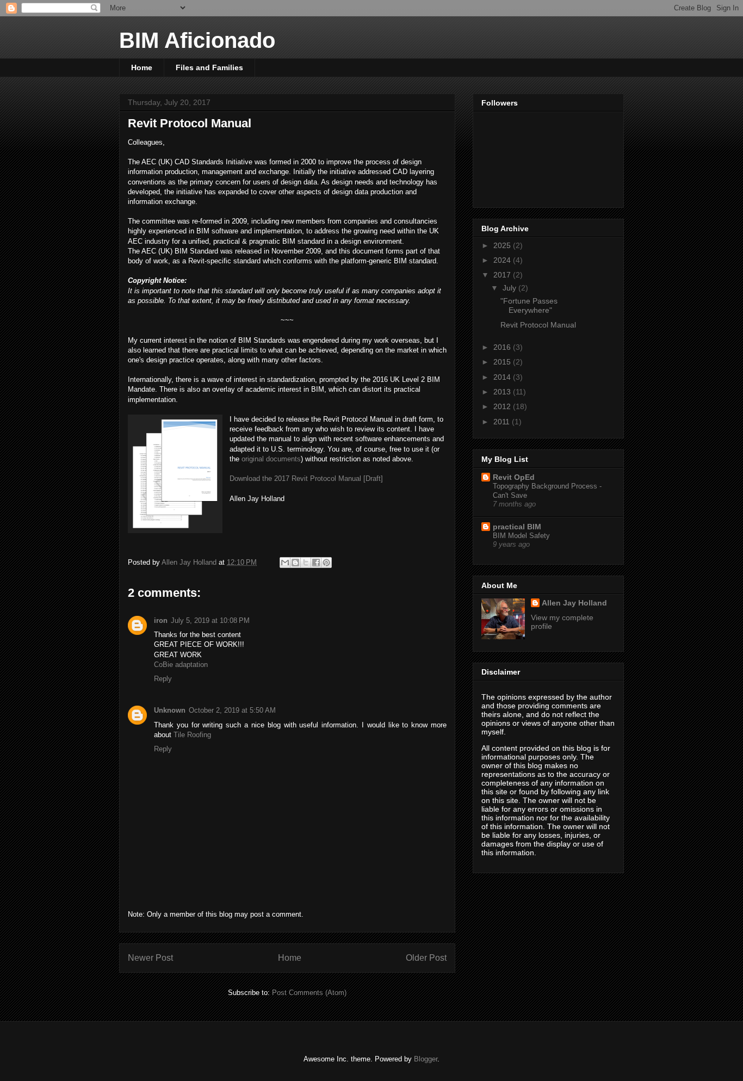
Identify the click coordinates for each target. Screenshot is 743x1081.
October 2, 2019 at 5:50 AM (232, 710)
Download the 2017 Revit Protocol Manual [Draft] (306, 478)
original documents (271, 459)
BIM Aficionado (197, 40)
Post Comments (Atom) (309, 993)
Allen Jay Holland (574, 602)
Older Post (426, 957)
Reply (163, 679)
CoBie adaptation (181, 664)
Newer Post (150, 957)
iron (161, 620)
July (510, 287)
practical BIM (517, 526)
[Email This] (285, 562)
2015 (503, 361)
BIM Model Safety (521, 536)
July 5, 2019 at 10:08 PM (210, 620)
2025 (503, 245)
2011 (502, 421)
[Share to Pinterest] (326, 562)
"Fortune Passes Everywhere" (529, 305)
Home (141, 67)
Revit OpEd (514, 477)
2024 (503, 260)
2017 (503, 274)
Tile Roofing (192, 735)
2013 (503, 391)
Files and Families (209, 67)
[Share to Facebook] (316, 562)
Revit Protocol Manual (538, 324)
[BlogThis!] (295, 562)
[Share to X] (305, 562)
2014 (503, 377)
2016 (503, 347)
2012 (503, 406)
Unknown (169, 710)
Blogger (425, 1059)
